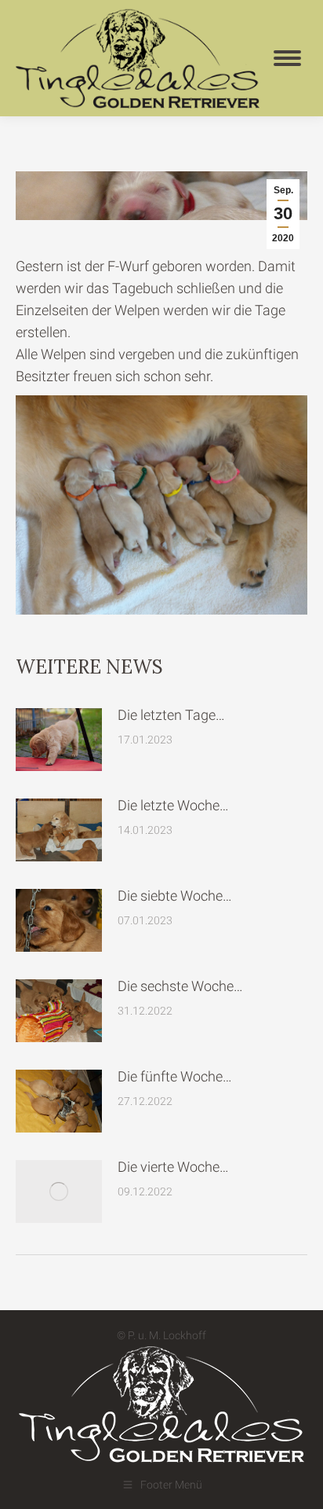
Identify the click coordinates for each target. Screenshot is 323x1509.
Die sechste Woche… (180, 986)
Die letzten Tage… (171, 715)
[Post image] (59, 739)
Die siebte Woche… (175, 895)
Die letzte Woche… (173, 805)
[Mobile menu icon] (287, 58)
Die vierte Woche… (173, 1166)
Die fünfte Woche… (175, 1076)
